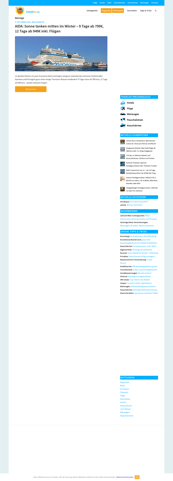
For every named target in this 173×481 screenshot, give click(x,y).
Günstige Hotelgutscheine (135, 276)
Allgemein (124, 382)
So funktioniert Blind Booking (138, 236)
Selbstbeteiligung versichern (138, 286)
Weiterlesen (31, 89)
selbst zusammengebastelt (138, 269)
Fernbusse (124, 389)
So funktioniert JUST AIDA (138, 246)
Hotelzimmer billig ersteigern (137, 256)
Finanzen (154, 3)
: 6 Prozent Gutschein (134, 201)
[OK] (170, 477)
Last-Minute (125, 409)
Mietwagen (144, 3)
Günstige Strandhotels (136, 249)
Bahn (109, 3)
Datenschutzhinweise (124, 477)
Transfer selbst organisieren (136, 283)
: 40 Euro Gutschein (131, 205)
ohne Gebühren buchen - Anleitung (139, 253)
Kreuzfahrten (133, 3)
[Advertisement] (139, 55)
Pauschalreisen (119, 3)
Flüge (95, 3)
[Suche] (155, 11)
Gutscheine (125, 399)
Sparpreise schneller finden (139, 293)
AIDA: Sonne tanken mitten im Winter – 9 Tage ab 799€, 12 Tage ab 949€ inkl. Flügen (59, 28)
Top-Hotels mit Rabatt (135, 279)
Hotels (102, 3)
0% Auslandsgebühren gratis (138, 266)
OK (137, 477)
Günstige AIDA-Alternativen (138, 289)
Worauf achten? (136, 273)
